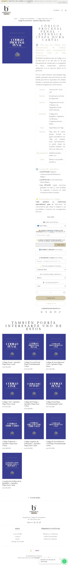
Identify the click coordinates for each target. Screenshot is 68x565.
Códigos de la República (27, 18)
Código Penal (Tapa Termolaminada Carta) (54, 403)
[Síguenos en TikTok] (40, 522)
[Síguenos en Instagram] (35, 522)
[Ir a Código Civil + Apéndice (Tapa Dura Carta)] (12, 386)
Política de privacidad (50, 536)
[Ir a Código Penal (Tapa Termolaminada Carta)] (56, 386)
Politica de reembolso (50, 539)
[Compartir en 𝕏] (46, 312)
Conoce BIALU (17, 534)
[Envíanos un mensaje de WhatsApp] (64, 561)
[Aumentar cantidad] (64, 292)
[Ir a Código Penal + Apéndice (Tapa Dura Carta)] (12, 347)
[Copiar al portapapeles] (59, 312)
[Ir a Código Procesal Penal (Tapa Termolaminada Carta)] (34, 347)
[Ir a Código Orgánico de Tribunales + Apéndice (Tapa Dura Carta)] (34, 426)
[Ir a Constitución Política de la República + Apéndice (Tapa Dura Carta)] (12, 466)
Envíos (17, 539)
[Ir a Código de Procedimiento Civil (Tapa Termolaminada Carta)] (56, 426)
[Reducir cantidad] (37, 292)
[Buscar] (62, 10)
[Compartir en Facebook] (41, 312)
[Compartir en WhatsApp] (50, 312)
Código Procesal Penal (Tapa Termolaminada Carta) (32, 364)
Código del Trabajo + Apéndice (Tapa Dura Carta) (31, 404)
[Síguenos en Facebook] (37, 522)
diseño (52, 232)
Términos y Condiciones (50, 534)
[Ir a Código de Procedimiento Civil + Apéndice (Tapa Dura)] (56, 347)
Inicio (15, 18)
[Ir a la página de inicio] (6, 10)
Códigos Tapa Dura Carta (44, 18)
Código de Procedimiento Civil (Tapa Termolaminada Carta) (56, 444)
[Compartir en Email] (55, 312)
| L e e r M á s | (62, 2)
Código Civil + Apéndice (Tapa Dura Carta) (11, 403)
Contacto (17, 536)
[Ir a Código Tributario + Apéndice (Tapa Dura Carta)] (12, 426)
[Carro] (65, 10)
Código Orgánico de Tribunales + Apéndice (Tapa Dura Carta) (32, 444)
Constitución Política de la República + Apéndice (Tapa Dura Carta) (11, 483)
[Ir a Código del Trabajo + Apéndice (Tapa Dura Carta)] (34, 386)
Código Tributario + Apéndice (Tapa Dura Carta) (9, 444)
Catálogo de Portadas (17, 541)
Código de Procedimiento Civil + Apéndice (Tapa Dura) (55, 364)
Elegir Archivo (61, 245)
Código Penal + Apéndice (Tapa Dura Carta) (11, 363)
